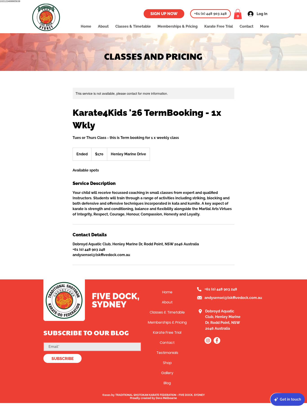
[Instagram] (208, 340)
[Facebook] (217, 340)
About (167, 302)
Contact (167, 342)
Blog (167, 383)
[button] (238, 14)
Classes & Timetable (167, 312)
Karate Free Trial (167, 332)
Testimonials (167, 352)
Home (167, 292)
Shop (167, 362)
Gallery (167, 372)
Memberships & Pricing (167, 322)
